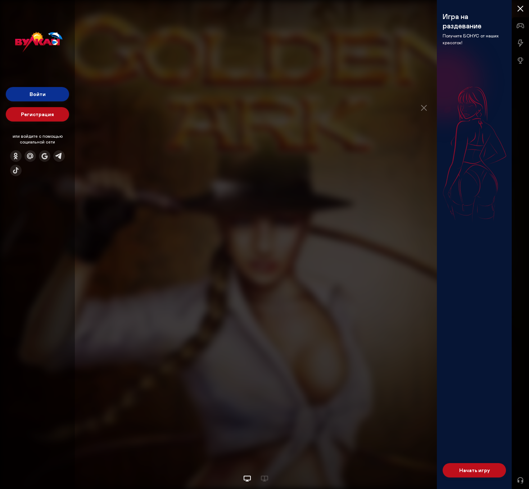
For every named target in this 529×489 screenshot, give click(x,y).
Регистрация (37, 114)
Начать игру (474, 470)
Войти (38, 94)
